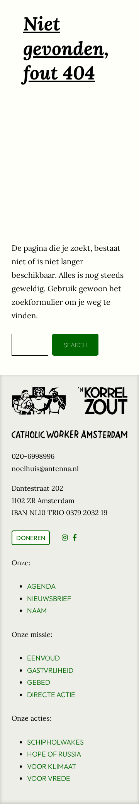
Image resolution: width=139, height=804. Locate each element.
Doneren (30, 538)
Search (75, 345)
